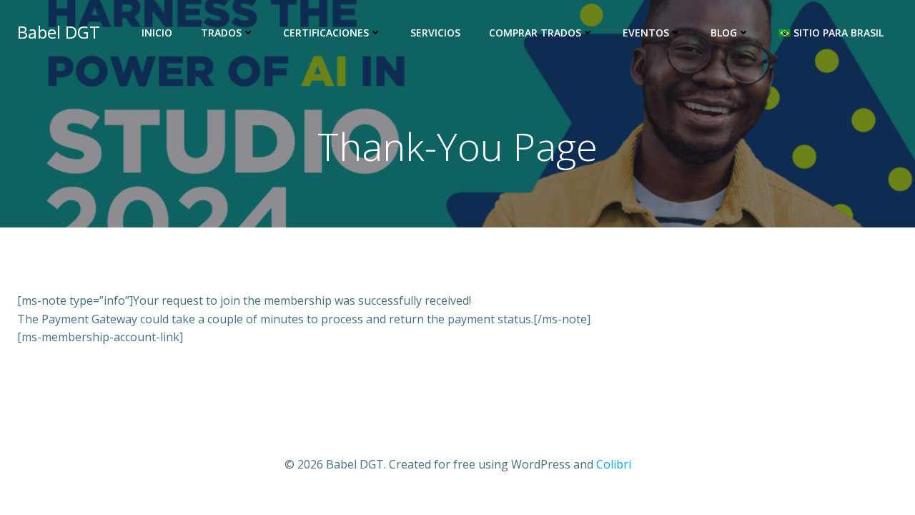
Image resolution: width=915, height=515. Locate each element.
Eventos (646, 32)
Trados (221, 32)
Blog (724, 32)
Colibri (613, 464)
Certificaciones (326, 32)
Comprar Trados (535, 32)
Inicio (157, 32)
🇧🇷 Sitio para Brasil (831, 32)
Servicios (435, 32)
